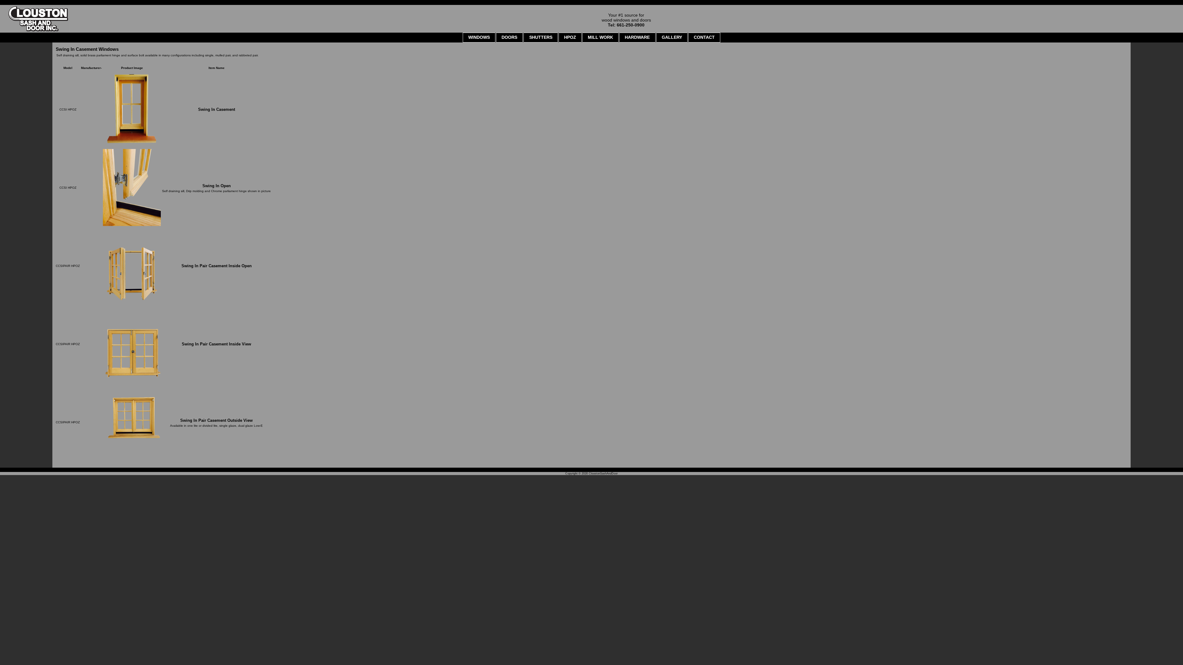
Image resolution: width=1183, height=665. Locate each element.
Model (67, 68)
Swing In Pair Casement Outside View (216, 420)
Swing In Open (216, 185)
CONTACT (704, 37)
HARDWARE (637, 37)
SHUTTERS (540, 37)
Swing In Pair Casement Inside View (216, 344)
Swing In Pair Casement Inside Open (216, 266)
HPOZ (570, 37)
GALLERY (672, 37)
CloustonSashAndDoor (603, 473)
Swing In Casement (216, 109)
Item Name (217, 68)
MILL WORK (600, 37)
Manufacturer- (91, 68)
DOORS (509, 37)
